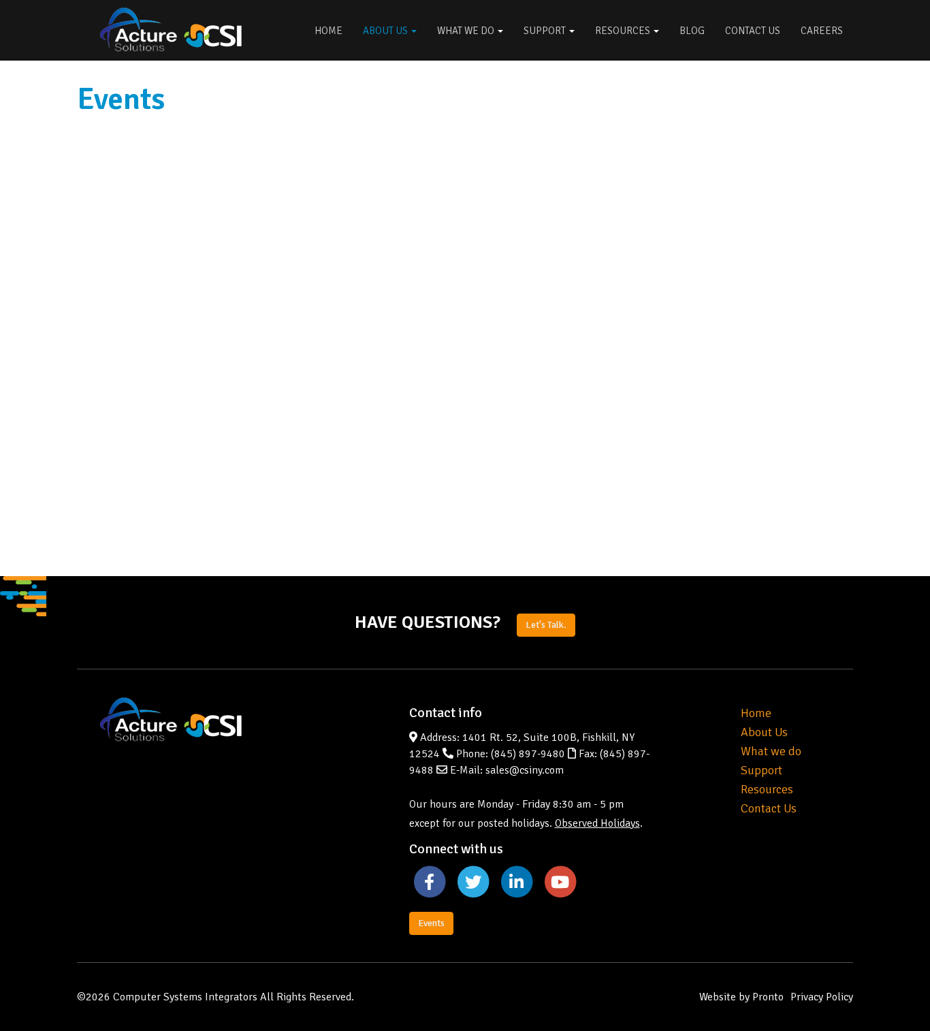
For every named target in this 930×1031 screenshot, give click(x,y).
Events (431, 923)
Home (328, 31)
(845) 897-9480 (528, 754)
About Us (386, 31)
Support (546, 31)
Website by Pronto (741, 997)
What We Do (466, 31)
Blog (692, 31)
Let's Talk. (546, 625)
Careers (822, 31)
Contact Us (752, 31)
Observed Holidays (597, 823)
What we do (771, 751)
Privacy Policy (821, 997)
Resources (623, 31)
